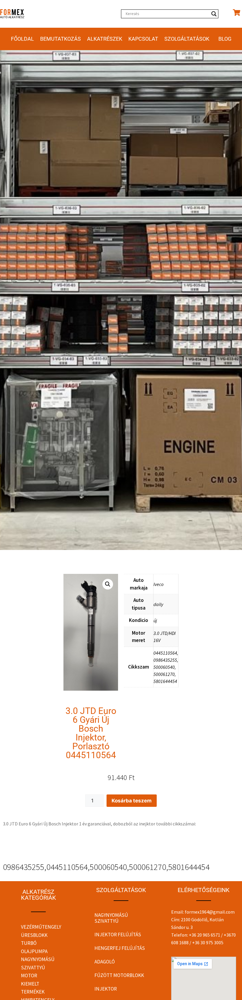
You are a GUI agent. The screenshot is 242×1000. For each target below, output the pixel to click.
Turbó (29, 943)
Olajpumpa (34, 951)
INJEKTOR (105, 989)
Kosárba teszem (132, 801)
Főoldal (22, 39)
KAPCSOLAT (143, 39)
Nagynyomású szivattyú (111, 918)
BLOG (224, 39)
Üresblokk (34, 935)
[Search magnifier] (214, 14)
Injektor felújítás (117, 934)
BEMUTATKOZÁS (60, 39)
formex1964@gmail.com (210, 912)
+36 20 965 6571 (204, 935)
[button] (107, 584)
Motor (29, 975)
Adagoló (104, 961)
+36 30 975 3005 (207, 942)
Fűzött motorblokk (119, 975)
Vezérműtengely (41, 927)
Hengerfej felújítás (119, 948)
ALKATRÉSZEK (104, 39)
